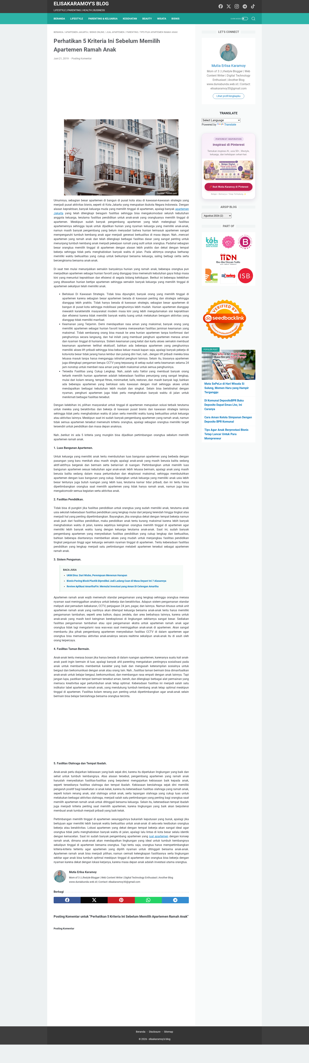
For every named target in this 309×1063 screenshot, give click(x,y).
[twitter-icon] (228, 6)
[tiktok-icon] (252, 6)
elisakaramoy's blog (81, 4)
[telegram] (175, 900)
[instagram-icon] (236, 6)
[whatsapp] (148, 900)
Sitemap (168, 1031)
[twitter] (94, 900)
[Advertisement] (121, 90)
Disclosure (154, 1031)
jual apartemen (158, 836)
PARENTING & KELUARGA (102, 18)
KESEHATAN (130, 18)
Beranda (59, 18)
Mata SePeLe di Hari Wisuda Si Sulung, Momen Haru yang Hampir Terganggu (226, 388)
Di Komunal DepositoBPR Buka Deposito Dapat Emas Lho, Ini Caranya (224, 405)
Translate (230, 124)
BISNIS (175, 18)
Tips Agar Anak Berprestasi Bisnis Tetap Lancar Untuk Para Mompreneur (226, 434)
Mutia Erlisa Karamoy (229, 65)
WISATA (161, 18)
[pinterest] (121, 900)
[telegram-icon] (244, 6)
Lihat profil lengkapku (229, 96)
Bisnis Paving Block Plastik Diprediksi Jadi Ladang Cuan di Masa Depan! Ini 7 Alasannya (116, 580)
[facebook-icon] (220, 6)
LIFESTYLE (76, 18)
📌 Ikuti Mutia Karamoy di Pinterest (228, 186)
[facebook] (67, 900)
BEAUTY (147, 18)
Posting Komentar (82, 58)
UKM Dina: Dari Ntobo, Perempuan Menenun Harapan (97, 575)
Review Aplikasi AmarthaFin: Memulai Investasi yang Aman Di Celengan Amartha (113, 586)
